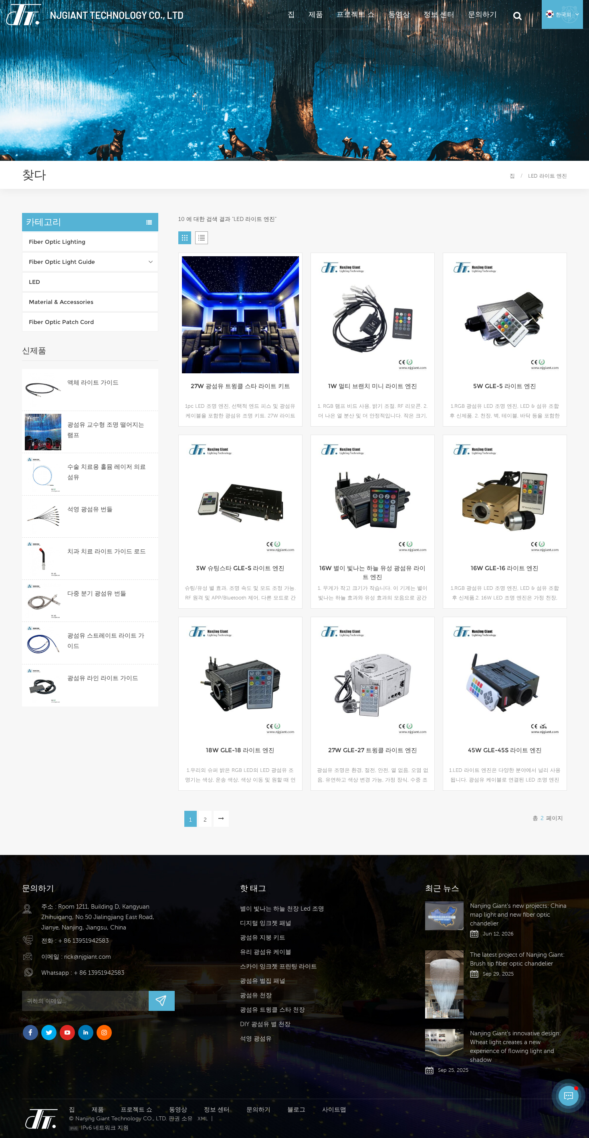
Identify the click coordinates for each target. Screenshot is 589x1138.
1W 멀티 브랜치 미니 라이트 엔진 (372, 386)
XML (203, 1119)
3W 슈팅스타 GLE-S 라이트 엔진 (240, 568)
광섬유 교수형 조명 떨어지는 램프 (105, 429)
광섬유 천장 (256, 995)
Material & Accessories (61, 302)
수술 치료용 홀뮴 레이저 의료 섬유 (106, 471)
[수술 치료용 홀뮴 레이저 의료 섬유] (43, 474)
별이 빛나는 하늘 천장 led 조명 (282, 908)
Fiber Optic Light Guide (62, 261)
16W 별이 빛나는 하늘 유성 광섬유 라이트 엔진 (372, 572)
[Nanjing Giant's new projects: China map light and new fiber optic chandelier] (444, 915)
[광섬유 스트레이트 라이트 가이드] (43, 643)
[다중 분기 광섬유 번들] (43, 601)
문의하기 (482, 14)
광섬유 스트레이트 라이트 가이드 (105, 640)
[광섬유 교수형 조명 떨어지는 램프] (43, 432)
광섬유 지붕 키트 (262, 937)
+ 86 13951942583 (83, 940)
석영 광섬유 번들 (90, 509)
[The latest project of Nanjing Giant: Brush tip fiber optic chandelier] (444, 984)
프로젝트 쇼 (356, 14)
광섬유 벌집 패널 (262, 980)
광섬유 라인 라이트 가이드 (102, 677)
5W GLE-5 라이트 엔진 (504, 386)
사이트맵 (334, 1109)
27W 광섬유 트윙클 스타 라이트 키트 (240, 386)
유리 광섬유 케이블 (265, 951)
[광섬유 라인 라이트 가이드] (43, 685)
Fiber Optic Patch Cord (61, 322)
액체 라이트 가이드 (93, 382)
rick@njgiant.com (87, 956)
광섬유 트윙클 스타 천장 (272, 1009)
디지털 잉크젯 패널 (265, 922)
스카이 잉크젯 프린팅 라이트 (278, 966)
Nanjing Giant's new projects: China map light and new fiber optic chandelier (518, 914)
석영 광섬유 (256, 1038)
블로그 (296, 1109)
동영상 (399, 14)
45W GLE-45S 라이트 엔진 (505, 750)
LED (34, 282)
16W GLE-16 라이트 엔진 (505, 568)
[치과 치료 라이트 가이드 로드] (43, 559)
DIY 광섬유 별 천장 (265, 1024)
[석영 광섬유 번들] (43, 516)
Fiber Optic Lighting (57, 241)
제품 (316, 14)
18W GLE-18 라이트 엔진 (240, 750)
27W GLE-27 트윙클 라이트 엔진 (372, 750)
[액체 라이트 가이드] (43, 390)
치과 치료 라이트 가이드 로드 (106, 551)
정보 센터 (439, 14)
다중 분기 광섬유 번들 (96, 593)
